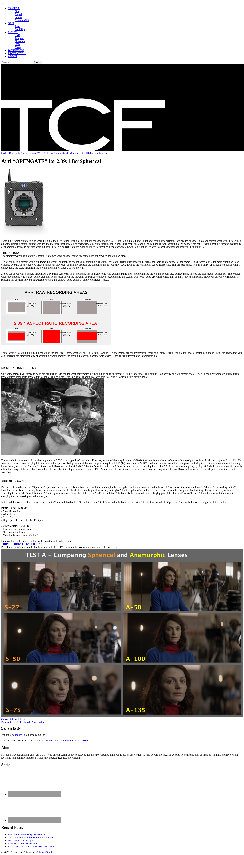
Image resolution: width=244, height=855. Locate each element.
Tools (17, 26)
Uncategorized (29, 153)
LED (17, 44)
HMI (17, 35)
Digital (18, 14)
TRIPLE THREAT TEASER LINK (21, 544)
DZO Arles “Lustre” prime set (24, 840)
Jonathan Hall (101, 153)
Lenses (18, 17)
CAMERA (14, 8)
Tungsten (19, 38)
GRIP (11, 23)
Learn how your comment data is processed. (65, 740)
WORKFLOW (16, 50)
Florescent (20, 41)
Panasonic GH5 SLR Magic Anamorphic (22, 722)
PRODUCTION (17, 53)
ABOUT (12, 56)
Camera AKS (22, 20)
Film (17, 11)
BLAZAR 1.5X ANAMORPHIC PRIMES (31, 846)
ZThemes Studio (44, 852)
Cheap (18, 47)
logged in (20, 734)
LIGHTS (13, 32)
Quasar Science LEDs (13, 719)
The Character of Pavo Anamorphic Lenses (30, 837)
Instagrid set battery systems (22, 843)
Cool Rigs (20, 29)
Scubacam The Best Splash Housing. (27, 834)
